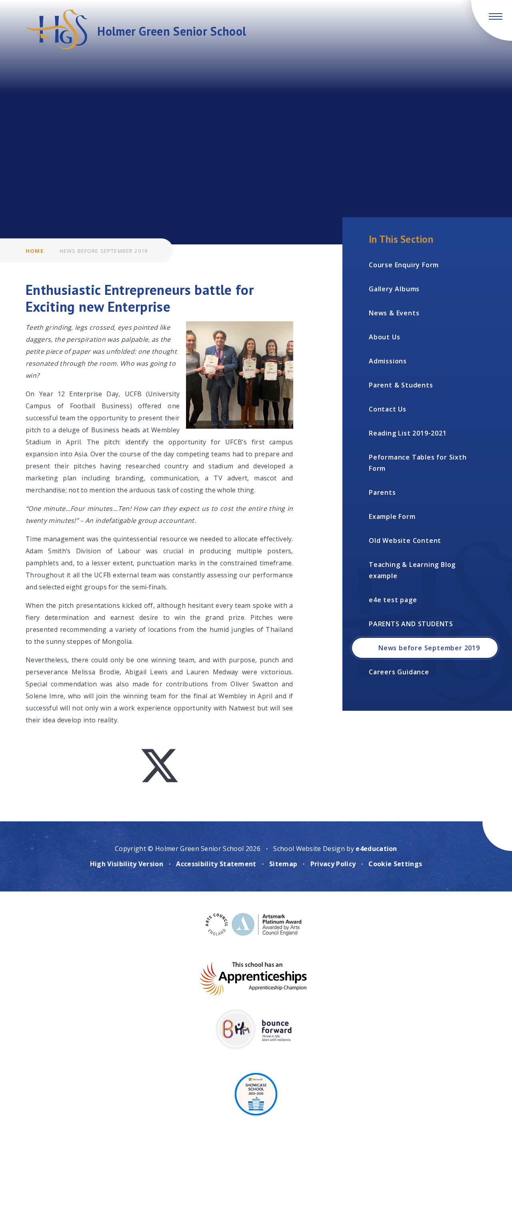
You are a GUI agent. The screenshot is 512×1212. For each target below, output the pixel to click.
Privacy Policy (333, 863)
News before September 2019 (104, 250)
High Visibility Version (126, 863)
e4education (376, 848)
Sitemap (283, 863)
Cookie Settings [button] (395, 863)
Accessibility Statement (216, 863)
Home (35, 250)
